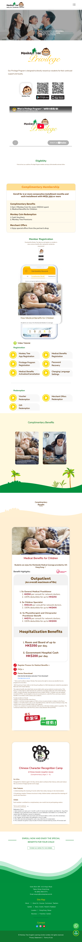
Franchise (43, 914)
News (37, 907)
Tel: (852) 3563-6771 (41, 892)
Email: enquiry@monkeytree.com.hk (41, 894)
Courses (41, 903)
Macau (49, 910)
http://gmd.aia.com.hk (24, 678)
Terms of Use (48, 938)
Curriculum (48, 903)
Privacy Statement (35, 938)
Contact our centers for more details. (41, 848)
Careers (48, 914)
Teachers (55, 903)
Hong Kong (42, 910)
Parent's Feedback (50, 907)
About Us (35, 903)
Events (41, 907)
